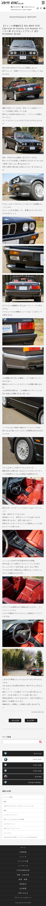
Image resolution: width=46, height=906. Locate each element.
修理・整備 (23, 879)
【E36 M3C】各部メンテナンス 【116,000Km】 (20, 837)
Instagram (37, 8)
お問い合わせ (23, 893)
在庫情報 (23, 852)
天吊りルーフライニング (11, 828)
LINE (44, 8)
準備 (4, 801)
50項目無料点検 (23, 870)
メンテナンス (23, 866)
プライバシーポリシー (23, 897)
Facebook (41, 8)
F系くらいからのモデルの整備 (13, 819)
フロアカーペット (9, 824)
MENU (43, 3)
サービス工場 (23, 861)
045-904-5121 (17, 7)
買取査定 (23, 884)
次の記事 (30, 720)
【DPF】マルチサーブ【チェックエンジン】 (18, 806)
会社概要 (23, 888)
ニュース (23, 856)
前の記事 (15, 720)
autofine (12, 3)
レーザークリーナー (10, 815)
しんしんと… (7, 833)
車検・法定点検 (23, 875)
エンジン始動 (8, 797)
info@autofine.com (29, 7)
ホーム (23, 847)
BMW (38, 753)
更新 (4, 810)
